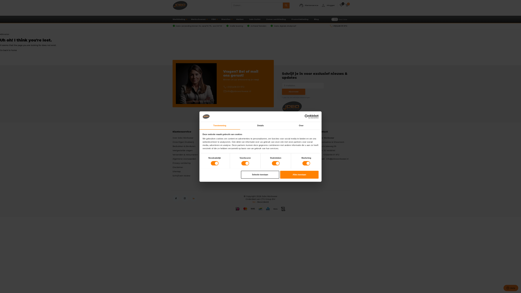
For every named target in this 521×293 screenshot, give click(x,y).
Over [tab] (301, 125)
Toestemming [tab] (219, 125)
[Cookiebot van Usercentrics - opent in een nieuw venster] (307, 116)
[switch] (245, 163)
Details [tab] (260, 125)
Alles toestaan (299, 174)
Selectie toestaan (260, 174)
